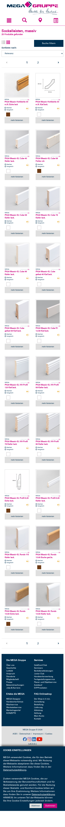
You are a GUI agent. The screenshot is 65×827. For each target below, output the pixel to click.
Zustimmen (50, 806)
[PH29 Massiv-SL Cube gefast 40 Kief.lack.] (48, 255)
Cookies (48, 734)
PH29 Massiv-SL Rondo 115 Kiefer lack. (17, 555)
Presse (9, 682)
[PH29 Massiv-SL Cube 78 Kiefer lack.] (48, 198)
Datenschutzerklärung (14, 770)
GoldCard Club (40, 665)
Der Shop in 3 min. (42, 699)
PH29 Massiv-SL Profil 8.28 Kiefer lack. (47, 499)
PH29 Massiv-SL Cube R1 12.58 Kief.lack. (47, 329)
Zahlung (37, 713)
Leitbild (9, 671)
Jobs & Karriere (13, 688)
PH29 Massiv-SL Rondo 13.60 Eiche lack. (15, 612)
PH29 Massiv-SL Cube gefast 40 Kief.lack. (45, 272)
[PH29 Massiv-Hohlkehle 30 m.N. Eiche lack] (17, 85)
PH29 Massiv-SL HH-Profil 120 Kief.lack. (16, 386)
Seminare (38, 668)
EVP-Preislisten (40, 688)
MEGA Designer (13, 699)
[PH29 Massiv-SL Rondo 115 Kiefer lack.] (17, 538)
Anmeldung (39, 702)
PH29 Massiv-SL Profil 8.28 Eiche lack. (17, 499)
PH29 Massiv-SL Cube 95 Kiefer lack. (16, 272)
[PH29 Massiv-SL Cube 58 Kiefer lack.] (17, 198)
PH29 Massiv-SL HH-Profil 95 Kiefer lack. (47, 442)
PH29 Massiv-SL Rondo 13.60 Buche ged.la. (46, 555)
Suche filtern (49, 43)
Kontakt (37, 719)
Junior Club (39, 674)
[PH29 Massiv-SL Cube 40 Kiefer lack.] (17, 142)
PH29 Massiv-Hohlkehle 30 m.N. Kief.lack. (47, 103)
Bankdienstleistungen (43, 671)
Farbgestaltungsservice (44, 679)
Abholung (38, 710)
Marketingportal (13, 710)
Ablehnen (35, 806)
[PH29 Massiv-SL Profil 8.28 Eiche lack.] (17, 481)
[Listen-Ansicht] (3, 42)
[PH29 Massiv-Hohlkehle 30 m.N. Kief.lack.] (47, 85)
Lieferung (38, 707)
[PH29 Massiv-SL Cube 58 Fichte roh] (48, 142)
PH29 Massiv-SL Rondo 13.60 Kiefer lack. (46, 612)
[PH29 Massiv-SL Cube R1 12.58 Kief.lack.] (48, 311)
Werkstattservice (13, 707)
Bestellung (38, 704)
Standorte (10, 676)
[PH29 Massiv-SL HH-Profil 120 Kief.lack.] (17, 368)
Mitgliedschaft (12, 679)
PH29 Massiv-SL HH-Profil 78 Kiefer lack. (16, 442)
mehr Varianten (17, 120)
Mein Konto (39, 716)
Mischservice (12, 704)
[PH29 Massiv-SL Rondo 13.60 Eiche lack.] (17, 594)
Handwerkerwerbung (43, 676)
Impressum (38, 734)
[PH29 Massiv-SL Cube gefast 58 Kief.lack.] (17, 311)
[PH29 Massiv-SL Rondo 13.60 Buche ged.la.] (48, 538)
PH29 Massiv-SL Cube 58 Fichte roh (47, 159)
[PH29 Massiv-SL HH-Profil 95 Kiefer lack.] (48, 425)
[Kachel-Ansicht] (8, 42)
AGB (15, 734)
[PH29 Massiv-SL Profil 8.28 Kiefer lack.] (48, 481)
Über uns (10, 665)
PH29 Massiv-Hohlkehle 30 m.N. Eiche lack (16, 103)
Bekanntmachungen (15, 685)
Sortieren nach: (9, 48)
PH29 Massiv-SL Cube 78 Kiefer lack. (47, 216)
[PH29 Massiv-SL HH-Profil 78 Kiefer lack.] (17, 425)
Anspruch (10, 674)
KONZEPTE (11, 713)
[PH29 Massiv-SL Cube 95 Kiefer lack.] (17, 255)
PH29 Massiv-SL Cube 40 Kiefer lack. (16, 159)
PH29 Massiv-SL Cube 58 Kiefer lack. (16, 216)
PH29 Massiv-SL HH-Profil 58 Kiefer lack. (47, 386)
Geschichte (11, 668)
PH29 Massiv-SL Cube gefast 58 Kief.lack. (14, 329)
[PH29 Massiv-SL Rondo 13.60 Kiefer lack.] (48, 594)
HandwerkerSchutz (14, 702)
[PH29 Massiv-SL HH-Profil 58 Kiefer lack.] (48, 368)
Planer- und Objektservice (45, 682)
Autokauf (38, 685)
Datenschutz (24, 734)
